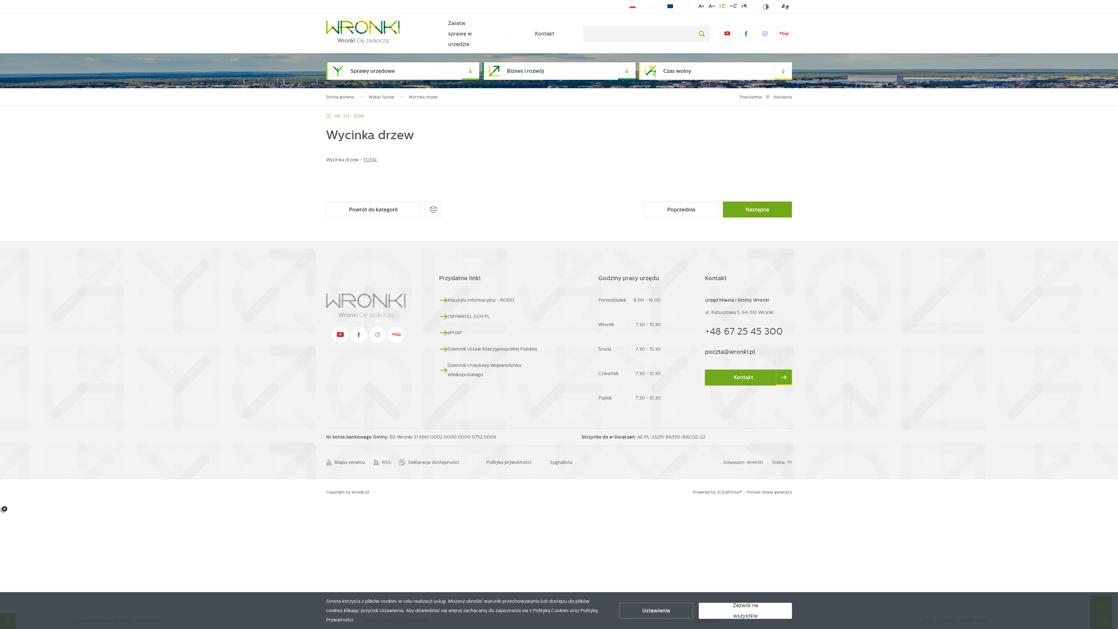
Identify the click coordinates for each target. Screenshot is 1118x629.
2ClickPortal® (729, 492)
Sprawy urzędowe (373, 71)
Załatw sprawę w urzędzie (460, 33)
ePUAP (454, 332)
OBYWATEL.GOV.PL (468, 316)
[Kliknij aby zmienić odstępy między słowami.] (733, 7)
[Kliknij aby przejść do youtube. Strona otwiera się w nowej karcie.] (727, 34)
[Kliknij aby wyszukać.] (702, 33)
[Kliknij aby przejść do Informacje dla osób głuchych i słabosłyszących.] (782, 6)
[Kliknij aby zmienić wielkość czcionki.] (701, 7)
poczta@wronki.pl (730, 351)
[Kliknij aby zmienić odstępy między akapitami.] (744, 7)
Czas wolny (677, 71)
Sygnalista (561, 462)
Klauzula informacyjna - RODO (480, 300)
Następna (783, 97)
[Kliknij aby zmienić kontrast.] (766, 7)
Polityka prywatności (508, 462)
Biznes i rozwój (525, 71)
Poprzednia (751, 97)
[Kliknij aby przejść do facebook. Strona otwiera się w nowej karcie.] (746, 34)
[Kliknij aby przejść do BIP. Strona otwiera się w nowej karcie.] (784, 34)
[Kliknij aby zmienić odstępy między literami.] (712, 7)
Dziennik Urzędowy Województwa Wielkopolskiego (484, 370)
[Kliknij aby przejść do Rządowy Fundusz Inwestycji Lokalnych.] (633, 6)
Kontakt (544, 34)
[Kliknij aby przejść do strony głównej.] (372, 34)
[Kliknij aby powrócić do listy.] (767, 97)
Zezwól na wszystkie (745, 611)
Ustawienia (656, 610)
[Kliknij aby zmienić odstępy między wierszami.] (722, 7)
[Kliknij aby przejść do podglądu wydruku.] (433, 210)
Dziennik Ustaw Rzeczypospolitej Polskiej (492, 349)
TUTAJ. (370, 159)
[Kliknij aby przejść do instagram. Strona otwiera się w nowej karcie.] (765, 34)
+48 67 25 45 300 (744, 331)
